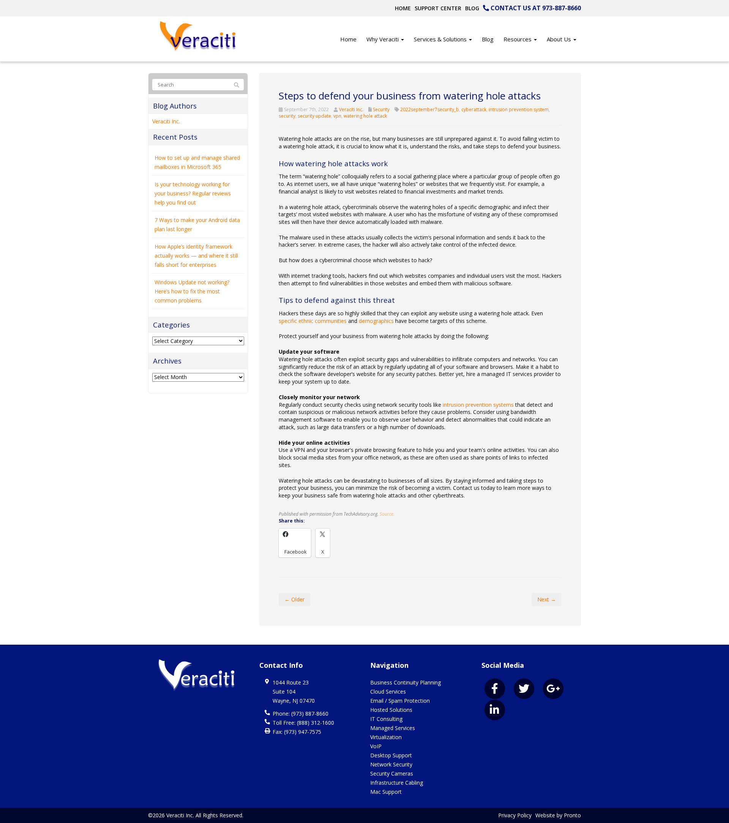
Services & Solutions (441, 39)
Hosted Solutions (391, 709)
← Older (294, 599)
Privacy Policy (515, 815)
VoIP (376, 746)
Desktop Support (391, 755)
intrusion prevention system (519, 109)
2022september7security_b (429, 109)
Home (403, 8)
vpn (337, 116)
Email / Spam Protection (400, 700)
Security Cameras (391, 773)
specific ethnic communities (313, 320)
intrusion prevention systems (478, 404)
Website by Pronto (558, 815)
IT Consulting (386, 718)
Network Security (391, 764)
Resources (518, 39)
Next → (546, 599)
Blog (472, 8)
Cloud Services (388, 691)
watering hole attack (365, 116)
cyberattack (473, 109)
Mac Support (386, 791)
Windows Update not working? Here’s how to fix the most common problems (192, 291)
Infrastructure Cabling (396, 782)
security (287, 116)
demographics (376, 320)
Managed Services (392, 728)
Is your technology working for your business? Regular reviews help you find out (193, 193)
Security (381, 109)
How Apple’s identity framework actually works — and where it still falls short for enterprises (196, 255)
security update (314, 116)
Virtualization (386, 737)
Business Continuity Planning (405, 682)
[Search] (236, 85)
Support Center (438, 8)
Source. (387, 514)
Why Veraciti (383, 39)
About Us (560, 39)
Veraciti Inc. (351, 109)
